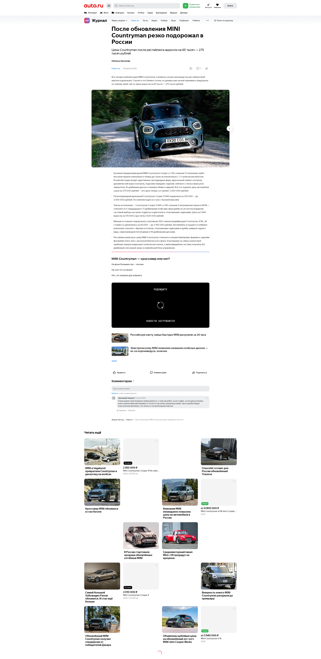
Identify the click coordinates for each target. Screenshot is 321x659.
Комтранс (119, 13)
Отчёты (141, 13)
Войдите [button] (115, 393)
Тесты (145, 20)
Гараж (150, 13)
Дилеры (183, 13)
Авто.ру (93, 6)
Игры (173, 20)
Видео (154, 20)
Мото (106, 13)
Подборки (184, 20)
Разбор (164, 20)
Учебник (196, 20)
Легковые (92, 13)
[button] (141, 451)
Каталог (131, 13)
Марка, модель (118, 20)
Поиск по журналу (225, 20)
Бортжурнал (161, 13)
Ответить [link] (131, 410)
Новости (135, 20)
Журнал (173, 13)
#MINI (114, 361)
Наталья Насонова (121, 61)
